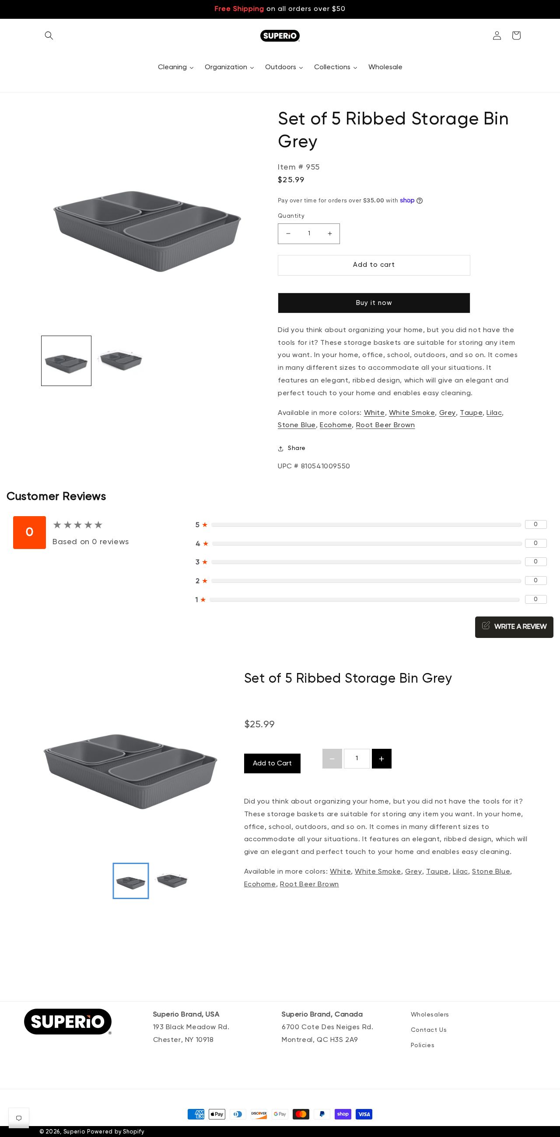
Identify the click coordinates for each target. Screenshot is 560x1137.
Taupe (437, 871)
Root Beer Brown (309, 884)
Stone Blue (491, 871)
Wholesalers (430, 1015)
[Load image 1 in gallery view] (66, 361)
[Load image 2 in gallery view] (120, 361)
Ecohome (260, 884)
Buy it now (374, 303)
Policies (423, 1045)
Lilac (460, 871)
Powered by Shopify (115, 1132)
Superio (74, 1132)
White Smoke (378, 871)
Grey (413, 871)
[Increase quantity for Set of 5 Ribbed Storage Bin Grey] (382, 759)
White (340, 871)
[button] (49, 35)
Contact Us (429, 1030)
